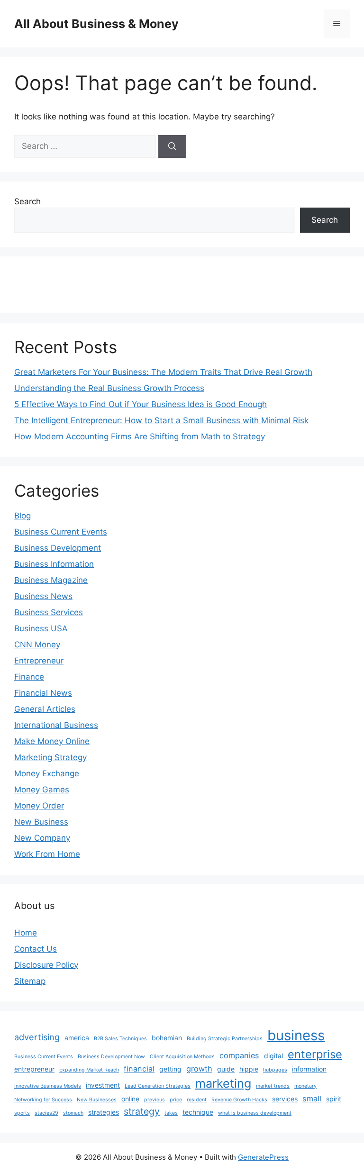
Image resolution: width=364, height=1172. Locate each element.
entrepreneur (34, 1069)
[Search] (172, 146)
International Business (56, 725)
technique (197, 1112)
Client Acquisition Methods (182, 1057)
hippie (248, 1069)
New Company (42, 838)
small (311, 1098)
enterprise (315, 1054)
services (285, 1099)
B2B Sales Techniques (120, 1039)
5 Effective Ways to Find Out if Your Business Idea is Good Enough (140, 404)
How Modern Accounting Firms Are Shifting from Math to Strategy (139, 436)
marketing (223, 1083)
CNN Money (37, 644)
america (76, 1038)
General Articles (44, 709)
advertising (37, 1037)
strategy (142, 1111)
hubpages (275, 1070)
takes (171, 1113)
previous (154, 1100)
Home (25, 932)
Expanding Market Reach (89, 1070)
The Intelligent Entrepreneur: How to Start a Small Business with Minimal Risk (161, 420)
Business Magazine (51, 580)
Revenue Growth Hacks (239, 1100)
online (130, 1099)
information (309, 1069)
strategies (103, 1112)
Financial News (43, 693)
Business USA (41, 628)
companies (239, 1055)
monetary (305, 1086)
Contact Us (35, 949)
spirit (333, 1099)
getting (170, 1069)
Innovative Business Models (47, 1086)
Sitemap (30, 981)
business (296, 1035)
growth (199, 1068)
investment (103, 1085)
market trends (273, 1086)
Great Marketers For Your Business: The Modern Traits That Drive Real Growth (163, 372)
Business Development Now (111, 1057)
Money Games (41, 789)
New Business (41, 822)
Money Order (39, 805)
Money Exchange (46, 773)
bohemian (167, 1038)
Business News (43, 596)
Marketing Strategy (50, 757)
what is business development (254, 1113)
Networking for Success (43, 1100)
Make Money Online (52, 741)
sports (22, 1113)
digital (273, 1056)
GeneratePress (263, 1157)
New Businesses (97, 1100)
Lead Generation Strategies (158, 1086)
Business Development (57, 548)
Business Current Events (60, 531)
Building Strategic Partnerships (225, 1039)
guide (226, 1069)
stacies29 (46, 1113)
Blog (22, 515)
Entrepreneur (39, 660)
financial (139, 1068)
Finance (29, 676)
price (176, 1100)
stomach (73, 1113)
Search (27, 201)
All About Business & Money (96, 24)
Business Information (54, 564)
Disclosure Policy (46, 965)
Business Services (48, 612)
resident (197, 1100)
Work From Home (47, 854)
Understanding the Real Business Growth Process (109, 388)
